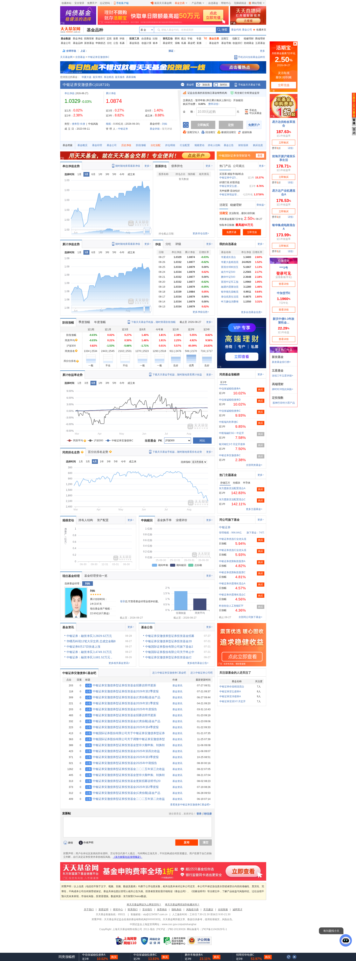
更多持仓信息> (201, 233)
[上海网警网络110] (126, 941)
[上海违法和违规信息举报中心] (174, 941)
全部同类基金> (254, 465)
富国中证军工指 (229, 281)
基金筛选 (134, 43)
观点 (183, 38)
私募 (122, 43)
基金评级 (155, 128)
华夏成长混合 (228, 257)
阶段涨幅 (141, 145)
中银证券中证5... (228, 177)
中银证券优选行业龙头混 (232, 539)
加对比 (223, 84)
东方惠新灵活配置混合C (232, 499)
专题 (198, 38)
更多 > (209, 165)
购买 (260, 389)
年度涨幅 (100, 322)
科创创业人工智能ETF (231, 605)
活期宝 (224, 38)
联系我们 (133, 909)
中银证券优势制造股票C (232, 572)
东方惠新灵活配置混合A (232, 488)
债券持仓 (177, 166)
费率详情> (214, 104)
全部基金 (80, 57)
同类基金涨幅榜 (229, 374)
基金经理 (97, 145)
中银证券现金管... (229, 194)
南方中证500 (228, 272)
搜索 (222, 30)
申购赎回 (147, 520)
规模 (108, 123)
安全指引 (147, 909)
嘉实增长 (98, 77)
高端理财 (260, 38)
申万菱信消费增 (229, 301)
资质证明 (103, 909)
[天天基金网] (72, 30)
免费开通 (231, 232)
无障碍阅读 (240, 3)
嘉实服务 (120, 77)
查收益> (260, 204)
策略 (177, 43)
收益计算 (146, 43)
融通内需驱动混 (229, 286)
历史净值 (126, 145)
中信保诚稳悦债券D (230, 399)
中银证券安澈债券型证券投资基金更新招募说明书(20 (123, 781)
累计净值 (111, 93)
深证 (172, 50)
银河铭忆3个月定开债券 (232, 444)
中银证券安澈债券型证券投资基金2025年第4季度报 (122, 727)
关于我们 (89, 909)
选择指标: (186, 462)
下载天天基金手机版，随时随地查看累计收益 (177, 374)
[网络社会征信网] (150, 941)
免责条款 (162, 909)
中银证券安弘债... (229, 186)
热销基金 (249, 43)
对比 (202, 440)
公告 (115, 43)
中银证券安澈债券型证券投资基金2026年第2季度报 (122, 691)
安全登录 (79, 3)
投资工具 (134, 38)
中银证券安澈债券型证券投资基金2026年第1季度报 (122, 703)
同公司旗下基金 (229, 519)
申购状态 (100, 43)
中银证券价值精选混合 (231, 686)
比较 (155, 38)
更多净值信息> (201, 312)
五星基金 (260, 43)
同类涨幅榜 (67, 957)
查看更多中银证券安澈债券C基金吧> (190, 804)
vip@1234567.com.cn (155, 914)
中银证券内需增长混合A (232, 583)
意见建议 (208, 909)
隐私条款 (177, 909)
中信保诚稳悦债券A (229, 388)
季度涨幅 (84, 322)
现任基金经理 (71, 576)
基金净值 (78, 38)
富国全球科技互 (229, 267)
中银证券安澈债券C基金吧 (79, 673)
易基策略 (131, 77)
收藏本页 (259, 29)
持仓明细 (170, 145)
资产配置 (103, 520)
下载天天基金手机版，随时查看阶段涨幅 (153, 322)
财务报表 (243, 145)
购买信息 (258, 145)
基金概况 (82, 145)
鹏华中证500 (228, 276)
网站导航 (257, 3)
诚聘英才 (237, 909)
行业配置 (185, 145)
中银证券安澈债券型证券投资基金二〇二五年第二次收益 (125, 798)
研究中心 (118, 909)
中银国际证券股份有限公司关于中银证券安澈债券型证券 (125, 733)
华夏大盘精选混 (229, 262)
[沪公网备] (200, 941)
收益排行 (237, 43)
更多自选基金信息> (251, 312)
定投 (109, 38)
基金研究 (168, 43)
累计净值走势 (71, 244)
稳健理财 (249, 38)
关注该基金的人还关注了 (235, 672)
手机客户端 (122, 3)
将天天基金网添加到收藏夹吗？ (182, 904)
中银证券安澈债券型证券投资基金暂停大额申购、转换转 (125, 745)
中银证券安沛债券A (230, 696)
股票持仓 (161, 166)
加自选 (206, 84)
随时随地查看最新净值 (127, 165)
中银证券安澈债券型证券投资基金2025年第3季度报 (122, 757)
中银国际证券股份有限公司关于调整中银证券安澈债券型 (125, 739)
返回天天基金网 (163, 3)
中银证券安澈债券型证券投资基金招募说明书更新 (121, 685)
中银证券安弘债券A (230, 691)
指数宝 (236, 38)
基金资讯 (68, 627)
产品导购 (196, 3)
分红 (109, 43)
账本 (155, 43)
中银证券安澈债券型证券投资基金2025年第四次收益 (123, 751)
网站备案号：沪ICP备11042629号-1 (207, 929)
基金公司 (247, 29)
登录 (122, 601)
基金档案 (68, 145)
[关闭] (294, 956)
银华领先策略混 (229, 291)
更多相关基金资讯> (119, 663)
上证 (82, 50)
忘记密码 (105, 3)
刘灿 (164, 123)
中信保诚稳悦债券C (230, 410)
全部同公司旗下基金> (250, 617)
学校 (189, 38)
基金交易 (180, 3)
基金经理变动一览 (95, 575)
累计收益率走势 (72, 374)
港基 (115, 38)
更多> (147, 165)
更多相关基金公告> (197, 663)
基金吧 (191, 43)
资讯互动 (168, 38)
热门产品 (225, 166)
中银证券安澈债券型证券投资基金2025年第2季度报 (122, 787)
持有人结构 (214, 145)
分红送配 (155, 145)
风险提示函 (192, 909)
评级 (121, 38)
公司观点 (239, 166)
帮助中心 (226, 3)
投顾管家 (89, 38)
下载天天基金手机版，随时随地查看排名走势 (177, 451)
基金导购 (226, 43)
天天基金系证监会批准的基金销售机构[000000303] (132, 919)
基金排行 (100, 38)
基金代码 (236, 29)
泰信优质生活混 (229, 296)
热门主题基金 (228, 475)
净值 (158, 244)
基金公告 (229, 145)
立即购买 (203, 125)
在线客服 (223, 909)
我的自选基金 (228, 244)
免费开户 (92, 3)
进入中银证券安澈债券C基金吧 (169, 672)
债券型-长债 (78, 123)
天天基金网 (66, 57)
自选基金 (213, 3)
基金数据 (66, 38)
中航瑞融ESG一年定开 (231, 433)
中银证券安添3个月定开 (232, 701)
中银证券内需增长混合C (232, 594)
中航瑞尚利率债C (228, 422)
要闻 (177, 38)
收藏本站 (66, 3)
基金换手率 (164, 520)
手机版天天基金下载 (249, 84)
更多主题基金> (254, 509)
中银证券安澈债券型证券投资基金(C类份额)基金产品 (123, 697)
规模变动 (199, 145)
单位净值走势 (71, 166)
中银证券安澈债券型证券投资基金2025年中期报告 (121, 763)
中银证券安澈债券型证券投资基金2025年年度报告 (121, 709)
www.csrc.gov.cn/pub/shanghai (179, 924)
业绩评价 (181, 520)
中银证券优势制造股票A (232, 561)
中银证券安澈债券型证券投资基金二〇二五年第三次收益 (125, 769)
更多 (262, 50)
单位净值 (69, 93)
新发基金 (89, 43)
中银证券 (123, 128)
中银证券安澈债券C (98, 57)
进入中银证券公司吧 (201, 672)
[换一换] (288, 956)
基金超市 (214, 43)
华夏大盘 (86, 77)
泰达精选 (109, 77)
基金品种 (95, 30)
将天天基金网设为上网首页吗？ (144, 904)
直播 (199, 43)
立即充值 (252, 232)
